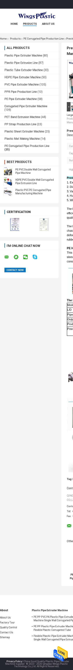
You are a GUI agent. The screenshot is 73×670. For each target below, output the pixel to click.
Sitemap (5, 637)
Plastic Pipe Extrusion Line (21, 62)
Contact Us (6, 632)
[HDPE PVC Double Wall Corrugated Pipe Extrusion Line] (8, 181)
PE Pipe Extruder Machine (20, 99)
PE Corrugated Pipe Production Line (44, 38)
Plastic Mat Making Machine (22, 138)
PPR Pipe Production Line (20, 91)
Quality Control (8, 627)
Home (14, 23)
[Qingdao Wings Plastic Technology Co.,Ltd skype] (37, 257)
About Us (48, 23)
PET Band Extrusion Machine (22, 117)
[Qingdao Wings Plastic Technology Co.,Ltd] (36, 15)
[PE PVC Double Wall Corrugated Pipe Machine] (8, 171)
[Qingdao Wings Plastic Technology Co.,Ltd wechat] (27, 257)
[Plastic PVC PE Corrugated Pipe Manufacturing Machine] (8, 192)
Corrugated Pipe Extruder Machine (25, 106)
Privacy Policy (14, 661)
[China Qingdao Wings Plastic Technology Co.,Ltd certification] (14, 224)
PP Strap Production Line (20, 124)
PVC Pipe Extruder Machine (21, 84)
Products (30, 23)
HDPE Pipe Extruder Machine (22, 77)
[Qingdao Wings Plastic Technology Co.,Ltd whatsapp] (18, 257)
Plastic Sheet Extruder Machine (24, 131)
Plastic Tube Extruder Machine (23, 70)
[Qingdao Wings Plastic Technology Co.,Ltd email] (8, 257)
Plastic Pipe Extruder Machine (23, 55)
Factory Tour (7, 622)
